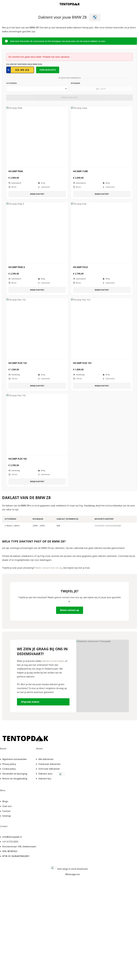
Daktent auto (45, 773)
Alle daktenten (45, 759)
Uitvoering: (11, 83)
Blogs (5, 801)
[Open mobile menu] (3, 4)
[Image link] (25, 738)
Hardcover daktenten (49, 764)
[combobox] (37, 89)
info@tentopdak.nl (12, 836)
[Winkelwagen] (135, 4)
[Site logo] (69, 3)
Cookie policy (9, 768)
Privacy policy (9, 764)
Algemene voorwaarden (14, 759)
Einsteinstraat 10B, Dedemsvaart (19, 846)
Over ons (7, 806)
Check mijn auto (69, 98)
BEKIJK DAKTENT (37, 194)
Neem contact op (69, 610)
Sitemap (6, 815)
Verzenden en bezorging (14, 773)
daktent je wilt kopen (53, 660)
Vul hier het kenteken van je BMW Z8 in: (24, 64)
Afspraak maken (30, 701)
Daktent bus (44, 778)
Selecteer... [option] (13, 88)
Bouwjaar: (75, 83)
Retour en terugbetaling (14, 778)
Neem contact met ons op (48, 567)
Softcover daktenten (49, 768)
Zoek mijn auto (48, 70)
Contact (6, 811)
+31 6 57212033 (10, 841)
